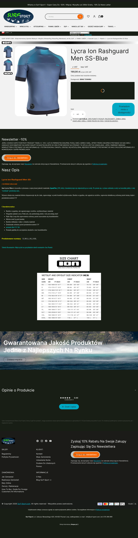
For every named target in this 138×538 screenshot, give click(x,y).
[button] (80, 16)
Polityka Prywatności (10, 457)
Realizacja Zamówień (10, 480)
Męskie (102, 38)
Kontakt (39, 454)
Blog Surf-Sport (43, 480)
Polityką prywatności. (110, 463)
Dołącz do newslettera (17, 158)
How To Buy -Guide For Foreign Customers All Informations (14, 490)
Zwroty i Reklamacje (10, 486)
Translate (88, 35)
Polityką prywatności (99, 164)
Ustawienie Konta (43, 460)
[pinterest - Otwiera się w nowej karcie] (37, 441)
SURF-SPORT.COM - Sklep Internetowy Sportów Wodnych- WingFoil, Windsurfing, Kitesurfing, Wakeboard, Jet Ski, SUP (38, 38)
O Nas (38, 477)
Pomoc (39, 466)
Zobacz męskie (14, 359)
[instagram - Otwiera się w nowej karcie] (42, 441)
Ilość (72, 109)
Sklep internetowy (68, 524)
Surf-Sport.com (23, 504)
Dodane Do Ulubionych (45, 463)
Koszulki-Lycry (93, 38)
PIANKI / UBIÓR (81, 38)
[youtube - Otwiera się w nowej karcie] (50, 441)
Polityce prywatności (103, 510)
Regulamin (28, 164)
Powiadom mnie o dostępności (124, 109)
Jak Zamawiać (7, 477)
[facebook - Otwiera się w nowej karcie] (46, 441)
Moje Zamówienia (43, 457)
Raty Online (6, 483)
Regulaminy (6, 454)
